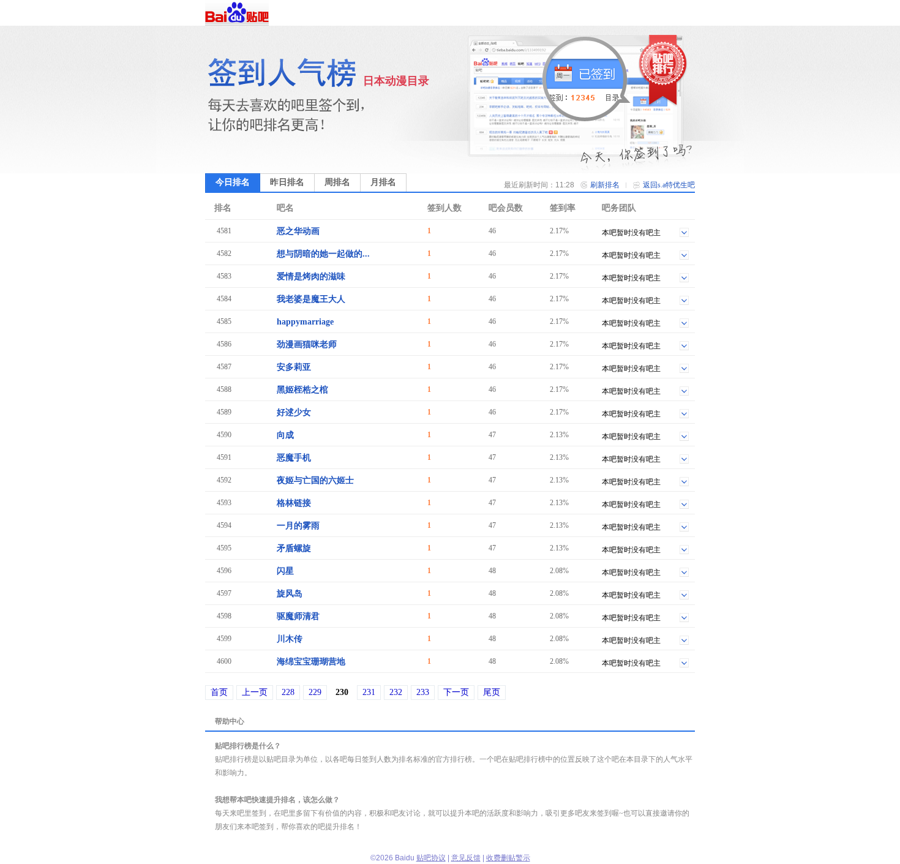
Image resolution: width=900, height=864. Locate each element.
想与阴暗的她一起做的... (323, 253)
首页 (219, 692)
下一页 (456, 692)
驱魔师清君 (298, 616)
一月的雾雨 (298, 525)
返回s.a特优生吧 (669, 185)
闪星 (285, 571)
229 (315, 692)
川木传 (289, 639)
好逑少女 (294, 412)
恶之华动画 (298, 231)
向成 (285, 435)
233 (422, 692)
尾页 (491, 692)
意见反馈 (466, 858)
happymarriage (305, 321)
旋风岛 (289, 593)
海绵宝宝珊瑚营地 (311, 661)
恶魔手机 (294, 457)
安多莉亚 (294, 367)
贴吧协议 (431, 858)
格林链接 (294, 503)
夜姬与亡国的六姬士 (315, 480)
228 (288, 692)
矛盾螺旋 (294, 548)
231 (368, 692)
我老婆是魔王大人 (311, 299)
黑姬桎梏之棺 (302, 389)
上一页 (255, 692)
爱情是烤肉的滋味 (311, 276)
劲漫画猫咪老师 (307, 344)
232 (395, 692)
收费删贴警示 (508, 858)
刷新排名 (605, 185)
